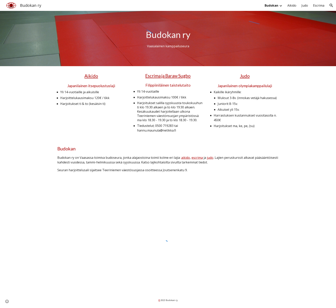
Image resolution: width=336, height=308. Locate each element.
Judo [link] (304, 5)
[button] (331, 5)
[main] (168, 38)
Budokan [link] (271, 5)
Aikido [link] (291, 5)
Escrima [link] (318, 5)
